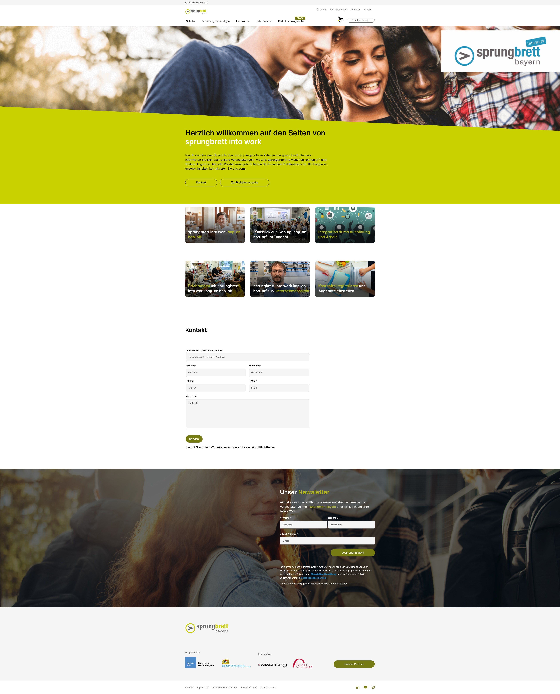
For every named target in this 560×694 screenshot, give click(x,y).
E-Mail (253, 381)
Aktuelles (356, 9)
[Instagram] (373, 687)
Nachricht (191, 396)
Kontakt (201, 182)
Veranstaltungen (339, 9)
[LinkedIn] (357, 687)
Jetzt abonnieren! (353, 552)
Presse (368, 9)
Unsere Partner (354, 664)
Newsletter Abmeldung (323, 574)
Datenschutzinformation (224, 687)
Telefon (190, 381)
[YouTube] (365, 687)
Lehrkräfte (242, 21)
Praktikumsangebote (291, 21)
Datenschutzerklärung (313, 577)
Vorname (191, 365)
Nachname (255, 365)
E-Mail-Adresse (289, 534)
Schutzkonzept (268, 687)
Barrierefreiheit (249, 687)
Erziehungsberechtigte (216, 21)
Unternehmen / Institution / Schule (204, 350)
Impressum (203, 687)
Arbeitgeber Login (361, 20)
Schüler (190, 21)
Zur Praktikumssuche (244, 182)
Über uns (322, 9)
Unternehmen (264, 21)
